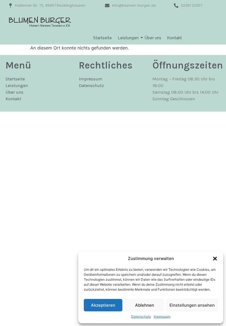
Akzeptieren (103, 305)
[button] (215, 258)
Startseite (102, 38)
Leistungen (128, 38)
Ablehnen (144, 305)
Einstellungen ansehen (192, 305)
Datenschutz (141, 316)
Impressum (162, 316)
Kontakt (174, 38)
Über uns (153, 38)
